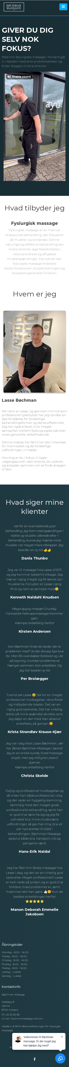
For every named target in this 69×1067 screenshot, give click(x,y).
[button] (63, 7)
